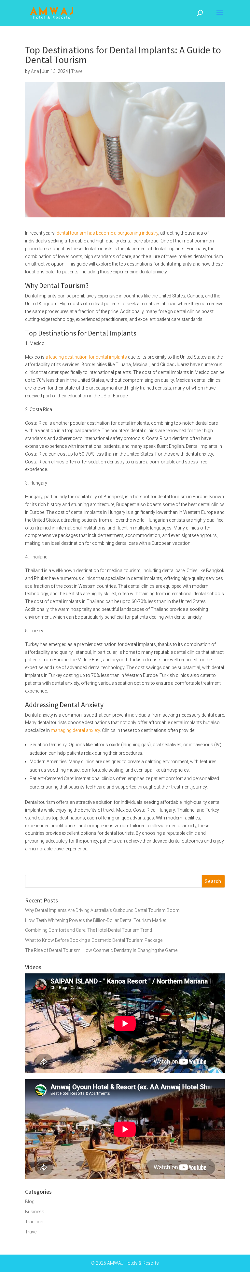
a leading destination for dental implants (86, 357)
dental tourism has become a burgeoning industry (107, 233)
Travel (77, 71)
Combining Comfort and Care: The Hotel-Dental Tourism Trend (88, 930)
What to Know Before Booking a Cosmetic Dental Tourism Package (93, 940)
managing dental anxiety (75, 730)
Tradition (34, 1221)
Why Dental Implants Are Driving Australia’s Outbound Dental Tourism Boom (102, 910)
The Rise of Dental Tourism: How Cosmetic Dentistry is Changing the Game (101, 950)
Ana (35, 71)
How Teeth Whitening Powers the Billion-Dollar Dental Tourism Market (95, 920)
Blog (30, 1201)
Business (34, 1211)
